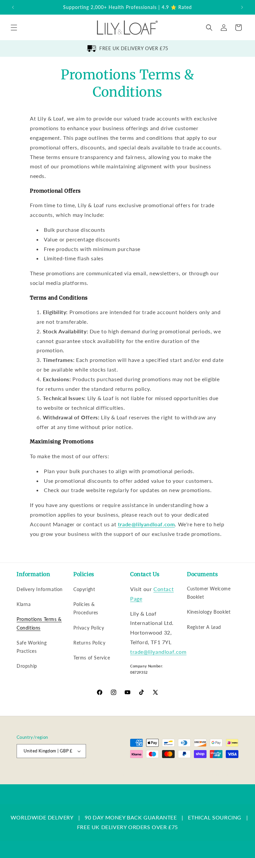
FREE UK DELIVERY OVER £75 (133, 48)
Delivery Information (40, 589)
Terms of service (188, 774)
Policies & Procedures (85, 608)
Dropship (27, 666)
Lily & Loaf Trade (48, 774)
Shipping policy (225, 774)
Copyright (84, 589)
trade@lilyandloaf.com (158, 651)
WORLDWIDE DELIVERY (42, 817)
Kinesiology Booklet (208, 612)
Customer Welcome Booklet (209, 593)
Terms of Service (91, 657)
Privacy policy (154, 774)
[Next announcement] (242, 7)
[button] (14, 27)
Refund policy (121, 774)
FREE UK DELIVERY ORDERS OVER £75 (127, 827)
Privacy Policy (88, 628)
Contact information (220, 781)
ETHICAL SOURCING (214, 817)
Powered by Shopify (84, 774)
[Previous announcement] (13, 7)
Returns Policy (89, 642)
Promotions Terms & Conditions (39, 623)
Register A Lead (204, 627)
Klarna (24, 604)
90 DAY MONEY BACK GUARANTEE (131, 817)
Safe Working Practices (31, 647)
